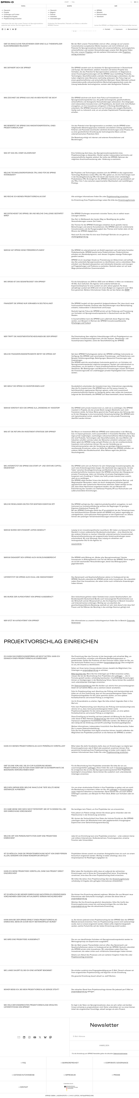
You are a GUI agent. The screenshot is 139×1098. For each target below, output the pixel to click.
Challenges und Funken (81, 323)
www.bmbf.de (76, 544)
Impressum (70, 1075)
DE (135, 2)
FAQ (24, 1063)
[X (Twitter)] (10, 29)
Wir (116, 6)
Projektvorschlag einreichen (117, 196)
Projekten (89, 52)
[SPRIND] (33, 2)
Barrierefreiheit (70, 1063)
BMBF (127, 290)
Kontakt (24, 1087)
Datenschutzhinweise (120, 1053)
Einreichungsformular (126, 200)
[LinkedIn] (2, 29)
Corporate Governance (116, 1063)
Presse (117, 1075)
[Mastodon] (16, 29)
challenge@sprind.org (79, 237)
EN (137, 2)
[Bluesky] (13, 29)
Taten (23, 6)
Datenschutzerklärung (83, 686)
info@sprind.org (100, 719)
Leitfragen (118, 676)
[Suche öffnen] (132, 2)
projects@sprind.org (112, 662)
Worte (69, 6)
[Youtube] (8, 29)
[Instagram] (5, 29)
